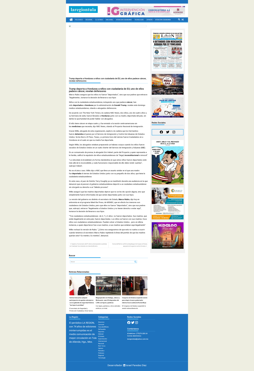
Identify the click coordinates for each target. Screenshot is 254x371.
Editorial (100, 334)
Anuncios (101, 322)
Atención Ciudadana (163, 20)
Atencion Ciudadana (124, 20)
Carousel (101, 324)
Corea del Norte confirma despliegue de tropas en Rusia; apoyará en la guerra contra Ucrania (129, 245)
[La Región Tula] (71, 19)
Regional (89, 20)
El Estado (99, 20)
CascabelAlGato (103, 327)
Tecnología (139, 20)
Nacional (109, 20)
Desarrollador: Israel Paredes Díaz (127, 365)
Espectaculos (102, 339)
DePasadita (102, 329)
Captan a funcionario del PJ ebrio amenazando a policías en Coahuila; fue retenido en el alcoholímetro (88, 245)
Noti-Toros (101, 346)
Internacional (102, 341)
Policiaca (79, 20)
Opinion (149, 20)
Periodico (101, 351)
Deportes (101, 332)
